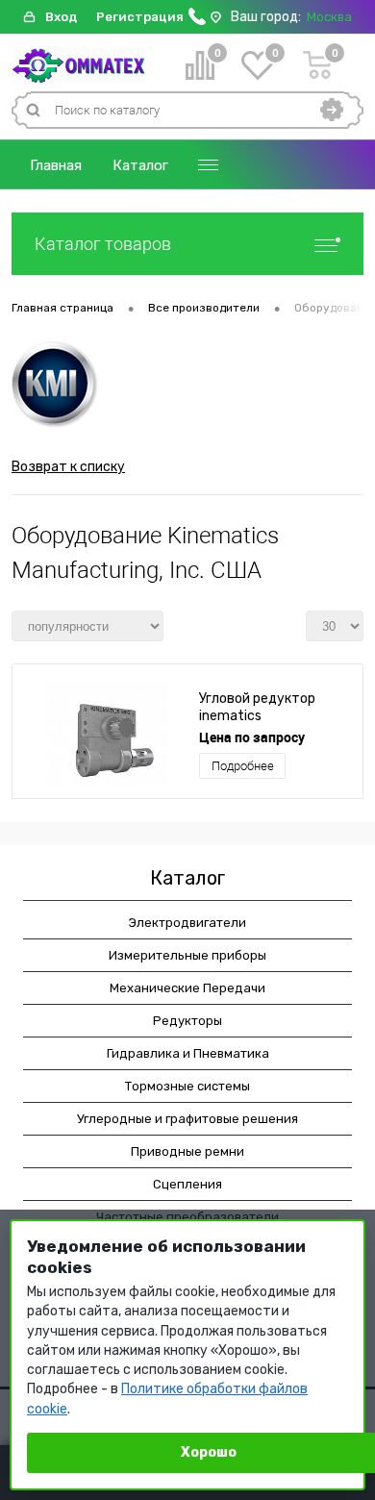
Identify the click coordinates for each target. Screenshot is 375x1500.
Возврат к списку (68, 467)
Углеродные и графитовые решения (187, 1119)
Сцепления (187, 1184)
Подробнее (243, 766)
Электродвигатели (187, 922)
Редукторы (187, 1020)
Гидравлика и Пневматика (188, 1053)
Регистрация (140, 17)
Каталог (140, 165)
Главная (56, 165)
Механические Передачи (187, 988)
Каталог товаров (103, 244)
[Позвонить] (197, 20)
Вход (61, 17)
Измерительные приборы (187, 955)
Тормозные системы (187, 1086)
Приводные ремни (187, 1151)
